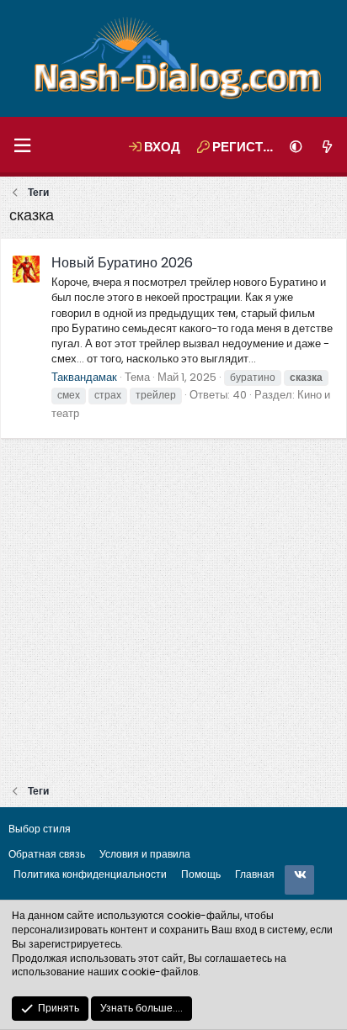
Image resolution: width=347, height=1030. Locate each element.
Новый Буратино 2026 (122, 262)
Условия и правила (144, 854)
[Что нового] (327, 147)
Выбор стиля (39, 828)
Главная (255, 874)
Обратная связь (46, 854)
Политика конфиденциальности (90, 874)
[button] (21, 147)
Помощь (201, 874)
